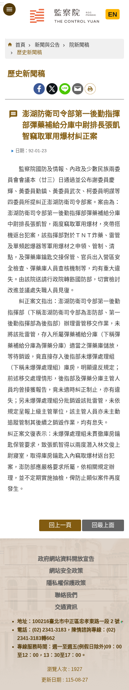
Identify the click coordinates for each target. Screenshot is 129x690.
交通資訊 (66, 607)
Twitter (52, 88)
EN (112, 14)
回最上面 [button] (103, 525)
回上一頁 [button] (60, 525)
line (64, 88)
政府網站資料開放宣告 (66, 559)
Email (77, 88)
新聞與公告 (47, 45)
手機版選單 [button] (9, 9)
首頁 (20, 45)
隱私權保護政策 (66, 583)
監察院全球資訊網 (64, 15)
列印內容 (90, 88)
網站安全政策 (66, 570)
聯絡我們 (66, 595)
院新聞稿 (79, 45)
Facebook (39, 88)
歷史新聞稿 (29, 52)
